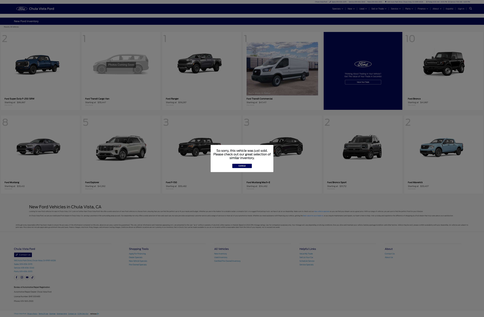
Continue (242, 166)
